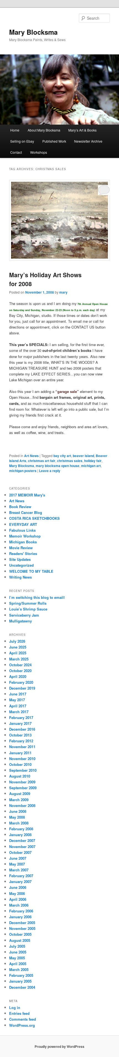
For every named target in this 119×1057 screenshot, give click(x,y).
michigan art (91, 465)
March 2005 (19, 969)
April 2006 (17, 899)
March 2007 (19, 869)
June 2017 (17, 694)
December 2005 (22, 922)
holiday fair (93, 460)
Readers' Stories (23, 553)
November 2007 (22, 846)
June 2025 (17, 647)
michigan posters (23, 470)
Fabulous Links (22, 530)
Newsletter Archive (88, 141)
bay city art (62, 455)
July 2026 (17, 641)
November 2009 (22, 781)
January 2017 (20, 723)
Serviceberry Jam (24, 615)
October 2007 (20, 852)
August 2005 (19, 940)
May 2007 (17, 864)
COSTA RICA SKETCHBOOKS (34, 518)
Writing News (20, 577)
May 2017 (17, 699)
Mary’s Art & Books (82, 130)
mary (63, 292)
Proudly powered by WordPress (59, 1046)
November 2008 (22, 805)
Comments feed (22, 1019)
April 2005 (17, 963)
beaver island (83, 455)
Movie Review (21, 547)
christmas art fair (41, 460)
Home (14, 130)
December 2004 (22, 987)
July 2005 (17, 946)
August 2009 (19, 793)
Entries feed (19, 1013)
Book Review (20, 506)
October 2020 (20, 670)
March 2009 (19, 799)
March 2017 (19, 711)
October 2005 (20, 934)
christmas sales (69, 460)
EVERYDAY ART (23, 524)
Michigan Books (23, 541)
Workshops (38, 152)
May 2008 (17, 817)
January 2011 (20, 752)
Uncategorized (21, 565)
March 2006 (19, 905)
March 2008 (19, 823)
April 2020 (17, 676)
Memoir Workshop (25, 536)
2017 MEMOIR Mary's (27, 495)
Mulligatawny (20, 621)
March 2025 (19, 659)
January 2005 (20, 981)
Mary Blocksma (33, 32)
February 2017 (21, 717)
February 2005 (21, 975)
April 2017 (17, 705)
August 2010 (19, 776)
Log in (14, 1007)
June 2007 (17, 858)
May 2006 (17, 893)
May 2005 (17, 957)
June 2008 (17, 811)
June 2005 (17, 952)
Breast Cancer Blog (25, 512)
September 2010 (23, 770)
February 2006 (21, 911)
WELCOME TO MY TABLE (31, 571)
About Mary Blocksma (44, 130)
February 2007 (21, 875)
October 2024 (20, 664)
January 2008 (20, 834)
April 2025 (17, 652)
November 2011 (22, 746)
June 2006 (17, 887)
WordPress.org (22, 1025)
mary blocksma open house (57, 465)
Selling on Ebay (22, 141)
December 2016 (22, 729)
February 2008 (21, 828)
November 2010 (22, 758)
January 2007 (20, 881)
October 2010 (20, 764)
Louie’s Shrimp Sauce (28, 609)
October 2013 (20, 735)
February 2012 (21, 740)
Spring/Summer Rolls (27, 603)
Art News (31, 455)
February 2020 (21, 682)
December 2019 (22, 688)
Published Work (54, 141)
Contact (16, 152)
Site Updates (20, 559)
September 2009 (23, 787)
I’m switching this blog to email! (37, 597)
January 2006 (20, 916)
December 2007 (22, 840)
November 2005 (22, 928)
